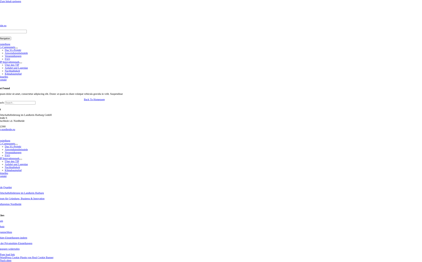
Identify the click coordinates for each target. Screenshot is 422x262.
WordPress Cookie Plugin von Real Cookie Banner (26, 257)
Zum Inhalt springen (10, 1)
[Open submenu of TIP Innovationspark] (20, 62)
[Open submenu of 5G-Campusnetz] (16, 48)
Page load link (7, 254)
